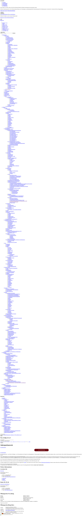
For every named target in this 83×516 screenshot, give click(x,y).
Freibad (7, 246)
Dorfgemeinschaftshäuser (10, 274)
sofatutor (11, 162)
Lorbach (9, 281)
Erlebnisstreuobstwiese (11, 217)
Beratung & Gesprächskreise (12, 182)
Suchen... (1, 33)
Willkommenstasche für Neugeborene (13, 181)
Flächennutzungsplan (9, 358)
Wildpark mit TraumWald (10, 272)
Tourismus (3, 387)
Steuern (5, 409)
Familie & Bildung (7, 128)
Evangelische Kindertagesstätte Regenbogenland (17, 143)
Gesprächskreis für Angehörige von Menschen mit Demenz (19, 186)
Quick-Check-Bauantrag (12, 355)
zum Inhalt (4, 2)
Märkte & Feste (8, 317)
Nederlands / (5, 29)
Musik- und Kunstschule (10, 211)
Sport (5, 243)
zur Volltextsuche (5, 5)
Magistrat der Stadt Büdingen (4, 484)
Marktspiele (12, 325)
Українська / (5, 28)
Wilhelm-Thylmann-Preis (12, 227)
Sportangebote (10, 262)
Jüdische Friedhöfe (11, 52)
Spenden (11, 173)
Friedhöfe (7, 43)
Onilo (11, 163)
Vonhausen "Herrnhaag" (12, 57)
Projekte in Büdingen (7, 391)
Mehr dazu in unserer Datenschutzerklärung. (7, 17)
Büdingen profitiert (7, 390)
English (3, 23)
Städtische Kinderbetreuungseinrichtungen (14, 130)
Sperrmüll (11, 100)
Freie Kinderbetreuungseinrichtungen (13, 141)
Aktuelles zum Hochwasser (10, 65)
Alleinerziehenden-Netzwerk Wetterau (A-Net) (17, 200)
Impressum (4, 480)
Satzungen (9, 148)
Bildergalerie (10, 252)
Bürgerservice (4, 34)
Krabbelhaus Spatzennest (14, 134)
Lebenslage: (2, 440)
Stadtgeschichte (8, 112)
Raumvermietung (12, 172)
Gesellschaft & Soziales (7, 412)
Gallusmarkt (10, 326)
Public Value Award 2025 (14, 256)
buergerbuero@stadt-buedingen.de (10, 476)
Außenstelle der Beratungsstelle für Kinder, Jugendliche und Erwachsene (21, 183)
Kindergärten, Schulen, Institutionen (13, 165)
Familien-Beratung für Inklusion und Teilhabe (17, 185)
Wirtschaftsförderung (7, 385)
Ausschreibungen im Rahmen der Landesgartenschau (12, 430)
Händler (11, 319)
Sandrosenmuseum (11, 333)
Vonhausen (9, 125)
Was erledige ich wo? (9, 37)
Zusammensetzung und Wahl (12, 84)
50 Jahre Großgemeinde (9, 127)
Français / (4, 25)
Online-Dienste (6, 94)
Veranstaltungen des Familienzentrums (14, 180)
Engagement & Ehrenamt (10, 220)
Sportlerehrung (10, 265)
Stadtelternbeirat (10, 151)
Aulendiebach (10, 44)
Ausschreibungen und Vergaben (9, 68)
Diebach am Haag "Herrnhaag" (13, 48)
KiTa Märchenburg (13, 133)
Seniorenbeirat (8, 309)
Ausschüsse (8, 83)
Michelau (9, 53)
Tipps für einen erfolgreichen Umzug (13, 111)
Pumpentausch (12, 254)
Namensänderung (10, 63)
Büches (9, 276)
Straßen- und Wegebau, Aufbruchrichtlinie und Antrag (12, 373)
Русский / (5, 27)
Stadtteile (7, 113)
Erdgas (9, 104)
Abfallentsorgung (10, 97)
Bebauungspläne (8, 359)
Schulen (7, 210)
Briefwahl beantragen (9, 90)
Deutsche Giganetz (11, 371)
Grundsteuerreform (7, 95)
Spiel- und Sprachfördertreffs (14, 179)
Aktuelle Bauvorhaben (7, 379)
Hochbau (7, 383)
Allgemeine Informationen (10, 288)
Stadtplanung (4, 352)
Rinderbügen (10, 55)
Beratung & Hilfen (9, 230)
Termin (25, 462)
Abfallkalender (12, 99)
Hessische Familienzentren (14, 201)
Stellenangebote (6, 91)
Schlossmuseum (10, 335)
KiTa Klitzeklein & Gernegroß (14, 132)
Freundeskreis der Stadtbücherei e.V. (11, 219)
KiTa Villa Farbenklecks (13, 136)
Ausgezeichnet (12, 110)
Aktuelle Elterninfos (11, 146)
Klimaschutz (6, 421)
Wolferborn (10, 287)
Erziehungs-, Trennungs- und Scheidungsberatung (17, 184)
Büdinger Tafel (10, 226)
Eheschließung (10, 61)
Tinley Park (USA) (11, 344)
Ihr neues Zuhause (11, 109)
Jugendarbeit (8, 203)
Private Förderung (11, 364)
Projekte (9, 363)
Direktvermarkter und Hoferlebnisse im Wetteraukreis (12, 351)
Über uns (9, 204)
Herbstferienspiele (14, 193)
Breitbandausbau (8, 370)
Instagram (9, 194)
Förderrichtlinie (10, 264)
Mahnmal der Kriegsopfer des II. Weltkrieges (15, 349)
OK (1, 19)
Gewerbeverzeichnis (7, 424)
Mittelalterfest (10, 321)
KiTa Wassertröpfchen (13, 137)
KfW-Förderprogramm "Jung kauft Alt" (12, 369)
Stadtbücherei (8, 152)
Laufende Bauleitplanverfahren (11, 360)
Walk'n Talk (12, 187)
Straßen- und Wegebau (9, 380)
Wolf (9, 58)
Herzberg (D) (10, 342)
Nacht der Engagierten (11, 271)
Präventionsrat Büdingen (13, 198)
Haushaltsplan (8, 89)
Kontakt (3, 479)
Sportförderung (8, 263)
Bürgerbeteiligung (7, 392)
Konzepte (7, 361)
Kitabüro (9, 147)
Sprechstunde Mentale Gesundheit (15, 188)
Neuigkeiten (10, 259)
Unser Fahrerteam (9, 290)
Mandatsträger (8, 78)
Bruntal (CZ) (10, 340)
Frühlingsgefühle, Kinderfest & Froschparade (15, 318)
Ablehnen (2, 12)
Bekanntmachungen (11, 75)
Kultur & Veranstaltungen (8, 315)
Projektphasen (10, 377)
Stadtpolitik (6, 70)
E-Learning (11, 161)
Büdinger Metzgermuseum (12, 332)
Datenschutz (4, 478)
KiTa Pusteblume (12, 140)
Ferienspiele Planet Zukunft (14, 190)
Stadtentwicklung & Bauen (8, 353)
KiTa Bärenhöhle (12, 131)
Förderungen (10, 253)
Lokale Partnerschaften (11, 365)
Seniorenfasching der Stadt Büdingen (13, 295)
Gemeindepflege (8, 314)
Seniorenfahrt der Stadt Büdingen (13, 294)
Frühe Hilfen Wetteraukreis (14, 199)
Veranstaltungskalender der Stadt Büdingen (16, 196)
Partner (7, 345)
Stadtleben (3, 107)
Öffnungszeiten (10, 155)
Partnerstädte (8, 339)
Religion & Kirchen (9, 228)
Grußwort (7, 36)
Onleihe (11, 159)
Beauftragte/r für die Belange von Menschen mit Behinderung (15, 239)
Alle (29, 441)
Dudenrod (9, 49)
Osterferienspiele (14, 191)
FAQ (9, 167)
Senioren (5, 292)
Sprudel (9, 215)
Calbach (9, 47)
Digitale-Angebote (11, 158)
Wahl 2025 (9, 208)
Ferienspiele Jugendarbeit (12, 206)
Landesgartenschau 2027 (6, 388)
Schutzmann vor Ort (11, 232)
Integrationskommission (11, 234)
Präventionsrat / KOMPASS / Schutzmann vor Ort (13, 231)
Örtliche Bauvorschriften (10, 356)
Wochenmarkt (10, 329)
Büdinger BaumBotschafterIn (8, 394)
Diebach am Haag (11, 117)
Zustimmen (2, 13)
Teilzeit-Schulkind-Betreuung (14, 189)
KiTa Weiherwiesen (13, 138)
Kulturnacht (10, 322)
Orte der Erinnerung (9, 346)
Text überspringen (3, 447)
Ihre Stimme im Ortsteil (11, 88)
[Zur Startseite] (7, 14)
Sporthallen (8, 245)
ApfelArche (10, 218)
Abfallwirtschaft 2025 (13, 98)
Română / (5, 26)
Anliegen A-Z (6, 35)
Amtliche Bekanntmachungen (10, 74)
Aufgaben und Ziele (13, 235)
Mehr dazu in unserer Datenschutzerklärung (7, 10)
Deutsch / (4, 22)
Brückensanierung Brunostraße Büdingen (14, 381)
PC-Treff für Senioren (13, 178)
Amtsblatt (9, 76)
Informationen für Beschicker (14, 328)
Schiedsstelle (8, 41)
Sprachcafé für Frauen (13, 177)
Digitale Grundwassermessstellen (11, 372)
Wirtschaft (3, 384)
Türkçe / (4, 24)
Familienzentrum (8, 168)
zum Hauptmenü (4, 3)
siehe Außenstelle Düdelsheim (10, 510)
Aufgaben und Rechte (11, 86)
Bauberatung (8, 354)
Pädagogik (9, 150)
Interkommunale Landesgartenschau (9, 393)
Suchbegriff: (2, 439)
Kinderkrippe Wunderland (14, 144)
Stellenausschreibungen (11, 149)
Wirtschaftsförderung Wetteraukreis (11, 386)
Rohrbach (9, 56)
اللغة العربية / (5, 30)
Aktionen (9, 153)
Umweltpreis (10, 224)
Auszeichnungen (10, 255)
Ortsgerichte (8, 42)
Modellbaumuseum (11, 334)
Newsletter (5, 92)
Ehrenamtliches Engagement (12, 221)
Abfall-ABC (12, 101)
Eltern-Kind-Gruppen (13, 175)
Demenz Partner (12, 202)
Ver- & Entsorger (8, 96)
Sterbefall (9, 62)
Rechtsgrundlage (10, 376)
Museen (7, 330)
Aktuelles (5, 67)
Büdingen (9, 115)
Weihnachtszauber (11, 327)
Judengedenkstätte (11, 347)
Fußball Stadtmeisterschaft (12, 266)
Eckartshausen (10, 51)
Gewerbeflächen (8, 367)
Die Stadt (5, 410)
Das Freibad (10, 248)
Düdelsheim (10, 50)
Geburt (9, 60)
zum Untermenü (4, 4)
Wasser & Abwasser (11, 105)
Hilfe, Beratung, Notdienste (8, 69)
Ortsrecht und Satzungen (10, 39)
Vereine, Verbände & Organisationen (11, 268)
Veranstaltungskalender (9, 38)
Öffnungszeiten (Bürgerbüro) (45, 462)
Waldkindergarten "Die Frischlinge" (15, 142)
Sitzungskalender (8, 73)
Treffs (9, 174)
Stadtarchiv (8, 350)
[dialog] (41, 18)
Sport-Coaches (10, 261)
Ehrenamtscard (10, 222)
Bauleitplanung (8, 357)
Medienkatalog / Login (11, 156)
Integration (7, 233)
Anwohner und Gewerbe (14, 320)
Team (11, 171)
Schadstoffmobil (12, 103)
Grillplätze (7, 273)
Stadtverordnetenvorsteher (12, 80)
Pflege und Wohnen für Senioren (11, 313)
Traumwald (8, 212)
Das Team (9, 157)
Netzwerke (9, 197)
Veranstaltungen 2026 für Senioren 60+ (14, 296)
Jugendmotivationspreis (11, 225)
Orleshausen (10, 54)
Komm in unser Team (9, 291)
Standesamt (8, 59)
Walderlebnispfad (10, 216)
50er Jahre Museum (11, 331)
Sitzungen (9, 82)
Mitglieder (9, 81)
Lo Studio (9, 336)
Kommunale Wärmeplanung (10, 375)
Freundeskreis (10, 166)
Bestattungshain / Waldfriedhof (12, 45)
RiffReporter (12, 164)
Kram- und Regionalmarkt (14, 324)
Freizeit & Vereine (7, 267)
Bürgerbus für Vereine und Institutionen (12, 289)
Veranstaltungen (10, 154)
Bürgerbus (5, 415)
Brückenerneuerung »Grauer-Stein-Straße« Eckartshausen (17, 382)
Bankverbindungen (9, 66)
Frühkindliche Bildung (9, 129)
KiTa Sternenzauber (13, 135)
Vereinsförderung (8, 270)
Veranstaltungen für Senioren (10, 293)
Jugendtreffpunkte (11, 205)
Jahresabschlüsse (8, 106)
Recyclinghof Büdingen (13, 102)
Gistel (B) (9, 341)
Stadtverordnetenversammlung (10, 79)
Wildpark (9, 214)
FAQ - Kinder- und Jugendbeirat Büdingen (14, 209)
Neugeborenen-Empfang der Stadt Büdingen (17, 195)
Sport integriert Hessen (9, 260)
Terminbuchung (6, 93)
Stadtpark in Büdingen (7, 389)
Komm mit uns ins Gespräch (12, 242)
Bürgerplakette (10, 223)
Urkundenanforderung (11, 64)
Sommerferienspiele (15, 192)
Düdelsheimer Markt (11, 323)
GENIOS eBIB (12, 160)
